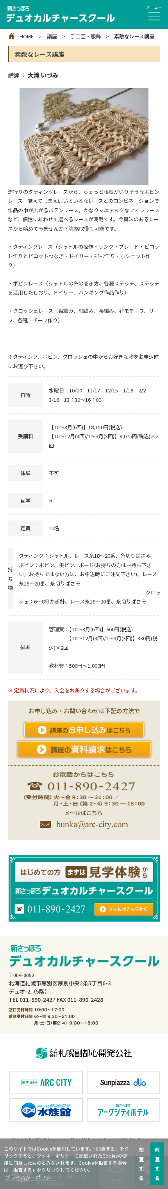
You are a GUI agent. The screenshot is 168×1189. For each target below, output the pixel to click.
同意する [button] (157, 1163)
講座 (52, 36)
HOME (27, 36)
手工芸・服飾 (85, 36)
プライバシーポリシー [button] (30, 1177)
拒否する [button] (141, 1163)
